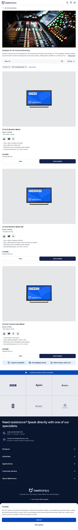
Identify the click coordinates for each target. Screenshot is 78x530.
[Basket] (71, 2)
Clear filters (32, 67)
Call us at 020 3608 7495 (15, 432)
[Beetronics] (9, 2)
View (20, 161)
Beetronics (32, 489)
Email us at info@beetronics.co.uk (17, 438)
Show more (71, 55)
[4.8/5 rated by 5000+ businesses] (30, 499)
